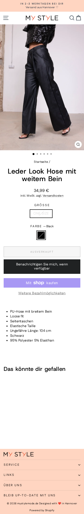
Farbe (42, 226)
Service (12, 465)
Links (9, 475)
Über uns (13, 485)
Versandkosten (53, 196)
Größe (42, 205)
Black (41, 235)
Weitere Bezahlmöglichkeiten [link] (42, 293)
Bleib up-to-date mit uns (30, 495)
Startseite (41, 162)
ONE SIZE (41, 213)
